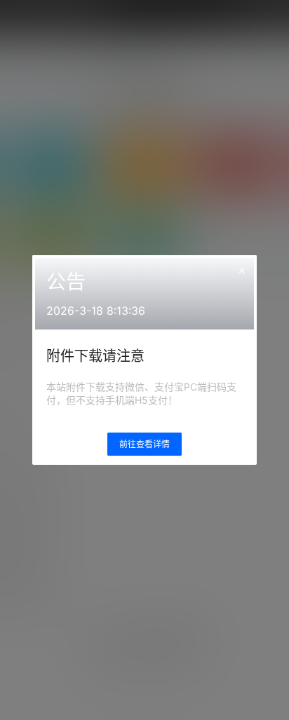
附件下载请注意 (95, 356)
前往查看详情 (144, 444)
